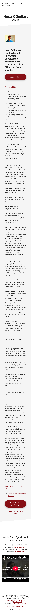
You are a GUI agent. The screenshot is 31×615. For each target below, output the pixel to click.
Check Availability (15, 76)
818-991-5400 (17, 602)
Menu (23, 4)
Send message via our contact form (15, 600)
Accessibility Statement (18, 606)
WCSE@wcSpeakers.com (19, 603)
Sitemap (8, 606)
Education (15, 513)
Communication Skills (15, 511)
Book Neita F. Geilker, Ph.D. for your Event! (15, 504)
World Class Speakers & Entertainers (9, 5)
